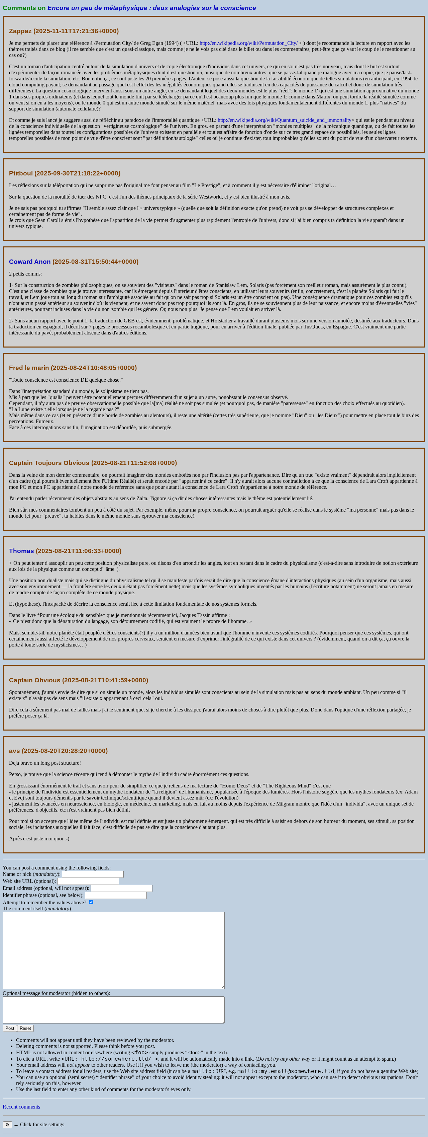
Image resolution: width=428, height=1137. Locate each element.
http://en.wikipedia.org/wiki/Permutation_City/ (249, 43)
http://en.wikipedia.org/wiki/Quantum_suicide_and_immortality (284, 120)
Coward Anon (30, 261)
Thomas (21, 550)
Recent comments (21, 1107)
